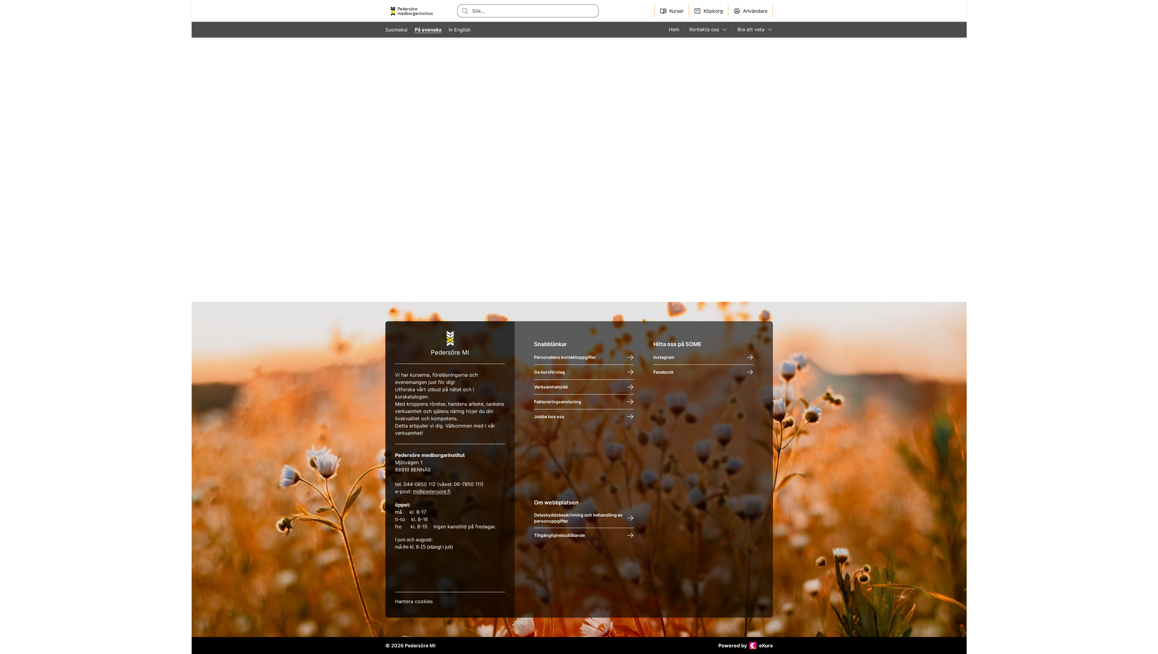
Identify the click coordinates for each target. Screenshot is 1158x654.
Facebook (663, 372)
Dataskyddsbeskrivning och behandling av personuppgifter (578, 518)
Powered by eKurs (745, 645)
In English (459, 30)
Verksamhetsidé (550, 386)
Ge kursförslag (549, 372)
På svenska (428, 30)
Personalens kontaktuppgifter (565, 357)
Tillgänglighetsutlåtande (559, 535)
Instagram (664, 357)
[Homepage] (414, 11)
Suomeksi (396, 30)
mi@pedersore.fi (431, 491)
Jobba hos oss (549, 416)
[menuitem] (676, 29)
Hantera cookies (414, 601)
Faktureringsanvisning (557, 401)
